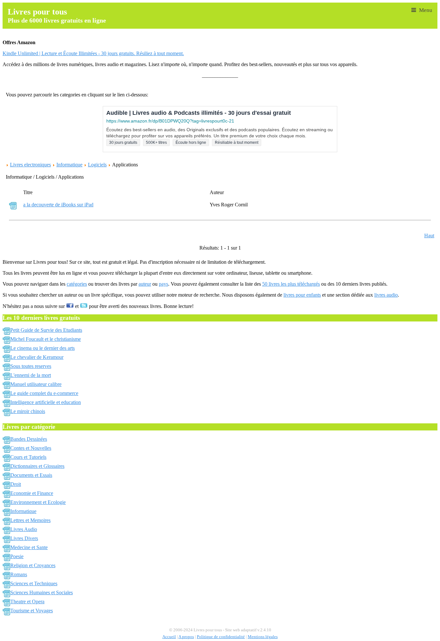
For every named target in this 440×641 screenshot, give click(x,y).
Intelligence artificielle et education (45, 402)
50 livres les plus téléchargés (291, 284)
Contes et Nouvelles (30, 448)
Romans (18, 574)
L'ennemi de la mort (30, 375)
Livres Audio (23, 529)
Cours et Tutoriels (28, 457)
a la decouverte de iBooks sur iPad (58, 204)
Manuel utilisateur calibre (36, 384)
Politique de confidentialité (221, 637)
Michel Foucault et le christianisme (45, 339)
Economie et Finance (31, 493)
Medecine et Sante (29, 547)
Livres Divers (24, 538)
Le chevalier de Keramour (36, 357)
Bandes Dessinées (28, 439)
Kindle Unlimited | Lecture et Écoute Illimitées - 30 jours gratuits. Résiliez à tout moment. (93, 53)
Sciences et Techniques (33, 583)
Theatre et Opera (27, 601)
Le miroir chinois (27, 411)
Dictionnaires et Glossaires (37, 466)
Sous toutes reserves (30, 366)
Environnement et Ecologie (38, 502)
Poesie (17, 556)
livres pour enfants (302, 295)
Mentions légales (263, 637)
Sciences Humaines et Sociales (41, 592)
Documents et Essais (31, 475)
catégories (77, 284)
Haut (429, 235)
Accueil (169, 637)
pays (163, 284)
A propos (186, 637)
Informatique (69, 164)
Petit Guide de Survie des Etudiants (46, 330)
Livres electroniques (30, 164)
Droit (15, 484)
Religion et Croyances (32, 565)
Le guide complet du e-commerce (44, 393)
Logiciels (97, 164)
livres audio (386, 295)
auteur (145, 284)
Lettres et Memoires (30, 520)
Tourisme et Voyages (31, 610)
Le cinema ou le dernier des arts (42, 348)
